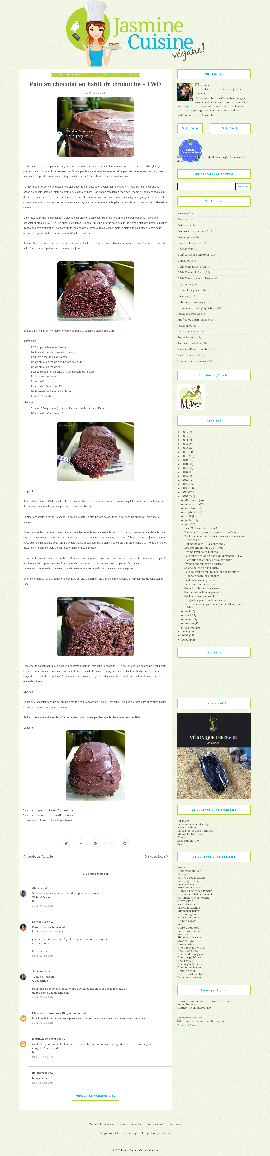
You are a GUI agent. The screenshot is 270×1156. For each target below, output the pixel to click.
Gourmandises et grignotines (196, 308)
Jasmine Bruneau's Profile (189, 1017)
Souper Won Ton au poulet (202, 592)
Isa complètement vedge (193, 824)
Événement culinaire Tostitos (203, 564)
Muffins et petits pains (192, 319)
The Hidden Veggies (190, 954)
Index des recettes (189, 313)
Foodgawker (185, 884)
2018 (185, 464)
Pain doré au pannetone (200, 584)
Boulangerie (185, 237)
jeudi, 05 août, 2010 (43, 1082)
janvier (190, 627)
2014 (185, 480)
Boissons (183, 225)
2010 (185, 496)
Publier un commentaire (95, 1095)
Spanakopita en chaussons (201, 588)
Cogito (136, 1133)
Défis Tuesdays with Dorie (76, 74)
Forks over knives (189, 887)
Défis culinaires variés (192, 266)
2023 (185, 444)
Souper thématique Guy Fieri (203, 547)
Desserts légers (188, 290)
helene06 (38, 1072)
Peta (180, 924)
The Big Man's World (191, 947)
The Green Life (187, 951)
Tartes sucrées (187, 355)
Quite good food (188, 927)
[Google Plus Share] (95, 843)
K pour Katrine (187, 827)
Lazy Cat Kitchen (188, 907)
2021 (185, 452)
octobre (191, 508)
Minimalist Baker (188, 911)
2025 (185, 436)
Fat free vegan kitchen (192, 877)
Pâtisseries (184, 325)
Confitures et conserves (193, 254)
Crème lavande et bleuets (201, 552)
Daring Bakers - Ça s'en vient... (204, 544)
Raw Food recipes (189, 931)
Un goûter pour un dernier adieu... (207, 600)
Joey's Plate (185, 901)
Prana (181, 837)
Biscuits (182, 219)
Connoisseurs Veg (189, 871)
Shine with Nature (189, 937)
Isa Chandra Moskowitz (193, 897)
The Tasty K (185, 961)
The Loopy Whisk (189, 957)
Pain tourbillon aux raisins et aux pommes (211, 572)
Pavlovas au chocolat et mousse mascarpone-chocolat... (214, 538)
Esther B (38, 921)
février (190, 623)
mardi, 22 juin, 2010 (43, 906)
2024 (185, 440)
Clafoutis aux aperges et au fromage (208, 560)
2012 (185, 488)
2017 (185, 468)
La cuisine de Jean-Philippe (195, 830)
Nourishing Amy (188, 917)
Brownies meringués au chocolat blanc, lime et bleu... (215, 605)
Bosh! (181, 867)
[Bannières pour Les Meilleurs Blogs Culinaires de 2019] (214, 159)
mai (188, 611)
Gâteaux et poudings (118, 74)
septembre (192, 512)
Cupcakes (183, 260)
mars (189, 619)
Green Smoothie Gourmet (194, 894)
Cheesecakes (186, 249)
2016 (185, 472)
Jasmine (37, 971)
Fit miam (183, 821)
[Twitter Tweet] (66, 843)
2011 (185, 492)
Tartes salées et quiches (193, 349)
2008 (185, 635)
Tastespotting (186, 944)
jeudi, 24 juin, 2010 (42, 1057)
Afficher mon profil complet (196, 115)
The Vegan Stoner (189, 967)
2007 (185, 639)
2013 (185, 484)
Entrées (182, 296)
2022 (185, 448)
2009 (185, 631)
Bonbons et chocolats (191, 231)
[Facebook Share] (81, 843)
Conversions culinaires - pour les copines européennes (205, 1002)
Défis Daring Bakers (190, 272)
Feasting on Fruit (189, 881)
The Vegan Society (189, 964)
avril (188, 615)
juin (188, 524)
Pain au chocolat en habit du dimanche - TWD (214, 556)
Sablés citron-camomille (200, 596)
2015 (185, 476)
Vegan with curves (189, 977)
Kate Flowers (186, 904)
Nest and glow (186, 914)
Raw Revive (184, 934)
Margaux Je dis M (44, 1038)
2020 (185, 456)
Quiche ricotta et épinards (201, 576)
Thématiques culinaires (192, 361)
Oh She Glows (186, 921)
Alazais (37, 888)
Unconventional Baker (192, 974)
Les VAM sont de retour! (200, 528)
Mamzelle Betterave (190, 834)
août (188, 516)
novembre (192, 504)
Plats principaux (188, 331)
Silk (179, 844)
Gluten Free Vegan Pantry (194, 891)
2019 (185, 460)
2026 (185, 432)
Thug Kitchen (186, 971)
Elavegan (183, 874)
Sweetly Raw (185, 941)
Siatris (166, 1133)
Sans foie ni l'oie (188, 840)
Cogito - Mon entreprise (194, 1007)
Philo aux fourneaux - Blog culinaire (56, 1013)
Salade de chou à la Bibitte (201, 568)
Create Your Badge (186, 1025)
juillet (189, 520)
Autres (181, 213)
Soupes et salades (189, 343)
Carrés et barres (188, 243)
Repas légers (186, 337)
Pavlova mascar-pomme (200, 580)
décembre (192, 500)
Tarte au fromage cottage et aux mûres (210, 532)
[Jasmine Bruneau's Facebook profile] (202, 1021)
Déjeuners (184, 284)
